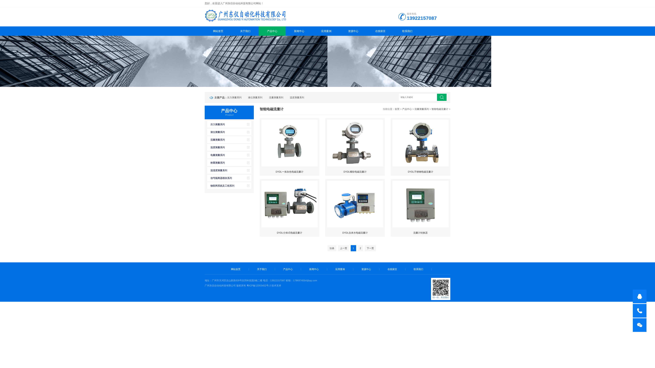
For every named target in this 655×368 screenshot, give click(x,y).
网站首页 (218, 31)
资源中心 (353, 31)
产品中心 (272, 31)
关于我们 (245, 31)
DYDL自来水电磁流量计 (355, 232)
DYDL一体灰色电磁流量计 (289, 171)
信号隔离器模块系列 (221, 178)
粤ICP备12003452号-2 (259, 285)
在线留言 (380, 31)
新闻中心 (299, 31)
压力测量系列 (234, 97)
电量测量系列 (217, 155)
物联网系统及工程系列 (222, 185)
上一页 (343, 248)
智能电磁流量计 (440, 109)
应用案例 (326, 31)
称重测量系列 (217, 162)
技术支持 (276, 285)
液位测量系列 (255, 97)
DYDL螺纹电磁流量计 (355, 171)
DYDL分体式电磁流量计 (289, 232)
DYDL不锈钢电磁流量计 (420, 171)
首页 (397, 109)
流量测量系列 (276, 97)
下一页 (370, 248)
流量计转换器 (420, 232)
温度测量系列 (297, 97)
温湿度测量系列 (218, 170)
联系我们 (407, 31)
